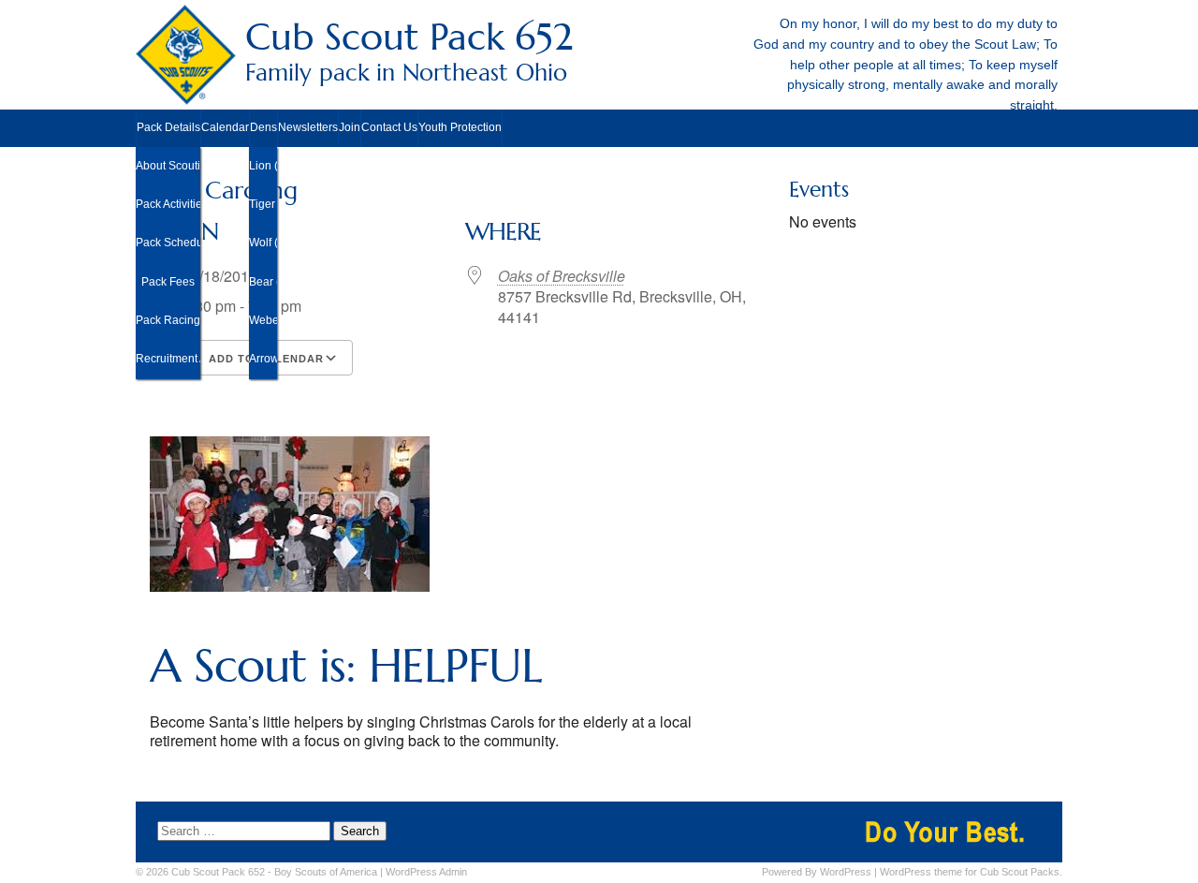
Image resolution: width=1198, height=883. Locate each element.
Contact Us (389, 127)
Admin (426, 871)
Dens (263, 127)
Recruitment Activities (168, 358)
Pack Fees (168, 281)
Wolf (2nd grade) (263, 242)
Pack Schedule (168, 242)
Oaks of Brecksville (561, 276)
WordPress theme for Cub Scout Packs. (971, 871)
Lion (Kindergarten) (263, 165)
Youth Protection (460, 127)
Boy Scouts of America (325, 871)
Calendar (225, 127)
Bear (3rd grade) (263, 281)
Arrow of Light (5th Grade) (263, 358)
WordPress (845, 871)
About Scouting (168, 165)
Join (349, 127)
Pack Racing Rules (168, 320)
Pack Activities (168, 204)
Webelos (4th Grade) (263, 320)
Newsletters (308, 127)
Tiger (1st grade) (263, 204)
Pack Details (168, 127)
